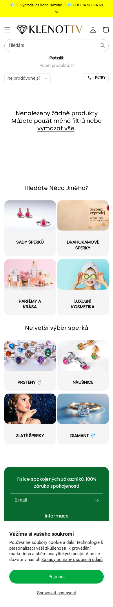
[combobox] (56, 45)
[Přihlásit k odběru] (96, 500)
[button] (7, 29)
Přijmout (56, 576)
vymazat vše (55, 128)
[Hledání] (102, 45)
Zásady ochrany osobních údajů (72, 559)
